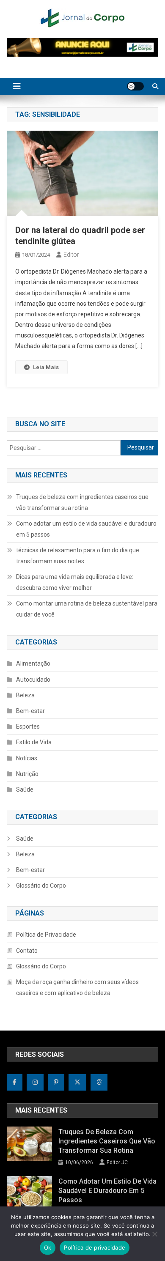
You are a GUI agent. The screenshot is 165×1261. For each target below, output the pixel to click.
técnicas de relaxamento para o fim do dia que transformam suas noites (77, 556)
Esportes (28, 726)
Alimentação (33, 663)
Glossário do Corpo (41, 885)
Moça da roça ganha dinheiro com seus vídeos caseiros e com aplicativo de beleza (77, 987)
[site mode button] (135, 86)
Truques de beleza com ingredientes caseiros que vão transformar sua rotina (82, 502)
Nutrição (27, 773)
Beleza (25, 695)
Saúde (24, 789)
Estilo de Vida (34, 742)
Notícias (26, 758)
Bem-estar (30, 710)
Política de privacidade (94, 1247)
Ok (48, 1247)
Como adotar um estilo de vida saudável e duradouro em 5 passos (86, 529)
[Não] (154, 1234)
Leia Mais (46, 367)
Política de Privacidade (46, 934)
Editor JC (117, 1162)
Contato (27, 950)
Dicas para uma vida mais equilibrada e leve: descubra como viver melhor (74, 582)
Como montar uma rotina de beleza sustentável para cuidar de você (86, 609)
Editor (71, 254)
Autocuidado (33, 679)
